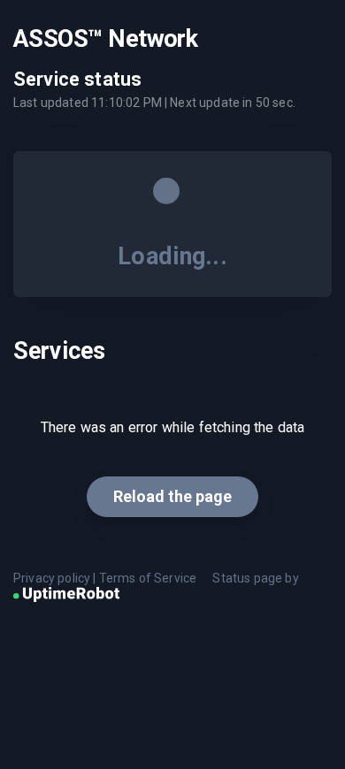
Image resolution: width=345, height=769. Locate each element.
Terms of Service (148, 578)
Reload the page (172, 496)
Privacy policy (51, 578)
